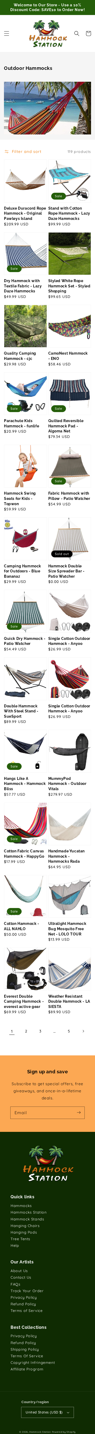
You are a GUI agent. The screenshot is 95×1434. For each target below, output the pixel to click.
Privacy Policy (24, 1297)
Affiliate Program (27, 1369)
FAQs (15, 1284)
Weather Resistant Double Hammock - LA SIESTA (69, 1001)
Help (15, 1245)
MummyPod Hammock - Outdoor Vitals (67, 783)
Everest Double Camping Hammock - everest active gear (24, 1001)
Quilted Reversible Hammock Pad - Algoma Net (66, 426)
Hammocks (21, 1205)
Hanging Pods (24, 1232)
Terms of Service (27, 1310)
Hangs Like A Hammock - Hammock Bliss (25, 783)
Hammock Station (40, 1432)
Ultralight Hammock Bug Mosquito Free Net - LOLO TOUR (67, 928)
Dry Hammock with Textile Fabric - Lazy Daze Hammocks (23, 286)
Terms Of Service (27, 1356)
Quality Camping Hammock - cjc (20, 356)
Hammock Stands (27, 1219)
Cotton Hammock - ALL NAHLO (21, 926)
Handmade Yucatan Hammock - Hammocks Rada (66, 856)
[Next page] (83, 1031)
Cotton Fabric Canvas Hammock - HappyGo (24, 853)
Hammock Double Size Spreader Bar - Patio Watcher (66, 571)
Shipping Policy (25, 1349)
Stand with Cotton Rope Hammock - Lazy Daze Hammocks (69, 213)
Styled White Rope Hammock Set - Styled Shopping (69, 286)
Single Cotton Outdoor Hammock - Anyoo (69, 641)
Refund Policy (23, 1304)
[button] (6, 33)
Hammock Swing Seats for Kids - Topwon (20, 498)
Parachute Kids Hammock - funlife (21, 423)
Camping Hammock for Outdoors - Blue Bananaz (22, 571)
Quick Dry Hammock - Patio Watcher (24, 641)
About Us (19, 1270)
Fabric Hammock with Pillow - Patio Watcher (69, 496)
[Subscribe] (78, 1112)
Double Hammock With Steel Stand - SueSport (21, 711)
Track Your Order (27, 1290)
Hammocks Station (29, 1212)
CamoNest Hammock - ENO (68, 356)
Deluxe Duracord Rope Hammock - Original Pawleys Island (25, 213)
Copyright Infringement (33, 1362)
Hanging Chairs (25, 1225)
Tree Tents (20, 1239)
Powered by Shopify (64, 1432)
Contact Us (21, 1277)
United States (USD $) (44, 1412)
